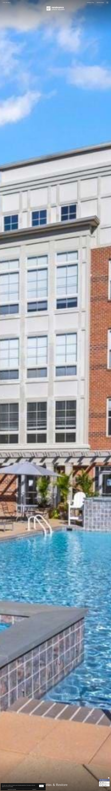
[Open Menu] (107, 2)
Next (107, 395)
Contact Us (34, 789)
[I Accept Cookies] (44, 785)
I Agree (41, 785)
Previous (3, 395)
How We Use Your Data (12, 789)
